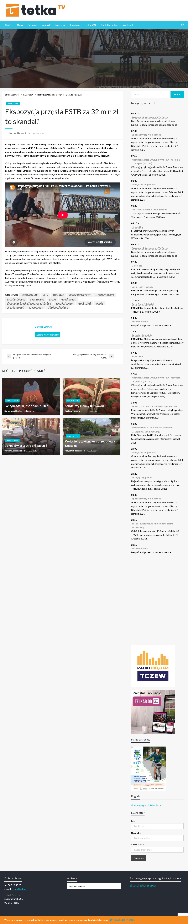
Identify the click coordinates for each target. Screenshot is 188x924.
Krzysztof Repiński (74, 451)
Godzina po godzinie (141, 805)
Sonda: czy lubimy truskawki (84, 406)
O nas (20, 25)
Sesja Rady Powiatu (142, 286)
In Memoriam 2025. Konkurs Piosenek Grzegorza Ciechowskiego (152, 429)
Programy (60, 25)
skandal (99, 303)
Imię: (133, 821)
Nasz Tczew (28, 95)
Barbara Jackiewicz (13, 411)
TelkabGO (90, 25)
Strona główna (12, 95)
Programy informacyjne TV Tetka (150, 117)
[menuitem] (8, 25)
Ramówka (75, 25)
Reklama (32, 25)
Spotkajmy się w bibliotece (146, 134)
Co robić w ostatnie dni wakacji (25, 445)
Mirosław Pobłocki (16, 298)
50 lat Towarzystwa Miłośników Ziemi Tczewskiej (152, 525)
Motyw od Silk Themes (122, 919)
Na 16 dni (157, 805)
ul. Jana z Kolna (36, 307)
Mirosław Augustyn (104, 294)
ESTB (45, 294)
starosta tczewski (15, 307)
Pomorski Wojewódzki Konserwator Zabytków (29, 303)
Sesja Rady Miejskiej (143, 304)
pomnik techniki (68, 298)
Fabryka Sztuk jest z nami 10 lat (26, 406)
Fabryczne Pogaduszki (144, 184)
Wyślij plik (128, 25)
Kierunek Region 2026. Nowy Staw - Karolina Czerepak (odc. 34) (156, 161)
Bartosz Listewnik (18, 133)
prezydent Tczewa (64, 303)
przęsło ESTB (84, 303)
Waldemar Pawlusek (58, 307)
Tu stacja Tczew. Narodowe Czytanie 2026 (154, 406)
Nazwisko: (136, 833)
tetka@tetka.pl (19, 889)
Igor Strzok (58, 294)
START (8, 25)
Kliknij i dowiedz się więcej (143, 885)
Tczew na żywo (140, 321)
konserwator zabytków (79, 294)
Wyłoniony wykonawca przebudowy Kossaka (90, 443)
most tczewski (37, 298)
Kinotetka (137, 226)
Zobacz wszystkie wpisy (47, 334)
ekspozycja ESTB (29, 294)
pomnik (52, 298)
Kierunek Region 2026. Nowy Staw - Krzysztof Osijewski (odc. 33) (157, 379)
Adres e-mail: (137, 844)
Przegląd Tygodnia (142, 335)
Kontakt (46, 25)
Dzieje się (137, 265)
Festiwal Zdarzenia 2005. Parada (149, 209)
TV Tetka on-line (109, 25)
